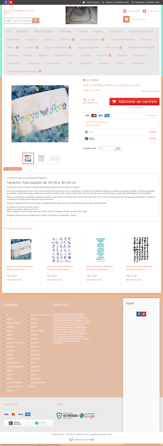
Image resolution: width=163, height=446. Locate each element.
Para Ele (34, 343)
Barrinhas (10, 339)
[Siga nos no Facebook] (6, 2)
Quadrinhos (36, 359)
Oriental (34, 335)
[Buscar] (35, 20)
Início (87, 80)
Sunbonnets (36, 378)
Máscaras (10, 390)
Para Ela (34, 339)
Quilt (33, 363)
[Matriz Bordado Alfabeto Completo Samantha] (61, 260)
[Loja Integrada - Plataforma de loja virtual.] (81, 440)
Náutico (34, 327)
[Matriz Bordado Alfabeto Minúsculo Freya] (22, 260)
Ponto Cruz (35, 351)
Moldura (34, 319)
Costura (9, 355)
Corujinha (10, 351)
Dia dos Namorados (14, 367)
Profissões (35, 355)
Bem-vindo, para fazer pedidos (19, 12)
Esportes (10, 371)
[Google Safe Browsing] (87, 415)
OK (118, 148)
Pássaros (35, 347)
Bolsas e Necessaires (15, 343)
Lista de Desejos (13, 169)
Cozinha (9, 359)
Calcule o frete (89, 148)
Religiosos (35, 367)
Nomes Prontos (37, 331)
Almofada (10, 327)
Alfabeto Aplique (13, 323)
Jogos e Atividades (14, 382)
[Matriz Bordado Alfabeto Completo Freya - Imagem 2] (41, 158)
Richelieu (35, 371)
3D (7, 315)
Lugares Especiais (14, 386)
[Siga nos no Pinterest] (10, 2)
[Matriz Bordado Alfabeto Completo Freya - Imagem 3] (54, 158)
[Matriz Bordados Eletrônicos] (81, 15)
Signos (34, 374)
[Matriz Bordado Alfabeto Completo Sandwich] (101, 260)
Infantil (9, 378)
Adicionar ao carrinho (137, 101)
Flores (8, 374)
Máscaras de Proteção (40, 315)
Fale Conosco (92, 2)
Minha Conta (153, 11)
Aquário (9, 335)
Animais (9, 331)
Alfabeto (95, 80)
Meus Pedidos (134, 11)
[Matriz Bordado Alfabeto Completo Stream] (141, 260)
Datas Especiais (13, 363)
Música (34, 323)
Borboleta (10, 347)
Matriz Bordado (153, 91)
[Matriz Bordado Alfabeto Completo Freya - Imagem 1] (28, 158)
